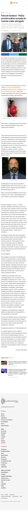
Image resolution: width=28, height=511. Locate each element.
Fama (2, 423)
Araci (2, 453)
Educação (3, 433)
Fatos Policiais (8, 12)
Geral (2, 438)
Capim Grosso (4, 478)
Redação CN (6, 30)
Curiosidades (4, 421)
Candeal (3, 474)
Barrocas (3, 457)
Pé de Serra (4, 463)
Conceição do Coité (6, 461)
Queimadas (4, 466)
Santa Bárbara (4, 472)
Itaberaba (3, 484)
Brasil (2, 414)
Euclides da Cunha (5, 480)
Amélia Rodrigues (5, 451)
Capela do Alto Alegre (6, 476)
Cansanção (4, 459)
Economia (3, 431)
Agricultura (4, 417)
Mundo (3, 416)
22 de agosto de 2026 (13, 366)
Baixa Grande (4, 455)
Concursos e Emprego (6, 419)
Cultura (3, 435)
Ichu (2, 482)
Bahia (2, 429)
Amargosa (3, 449)
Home (2, 12)
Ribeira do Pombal (5, 470)
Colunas (3, 436)
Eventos (3, 440)
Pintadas (3, 465)
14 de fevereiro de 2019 (16, 30)
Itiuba (2, 485)
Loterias (3, 442)
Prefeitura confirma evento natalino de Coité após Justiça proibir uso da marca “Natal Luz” (17, 363)
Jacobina (3, 487)
